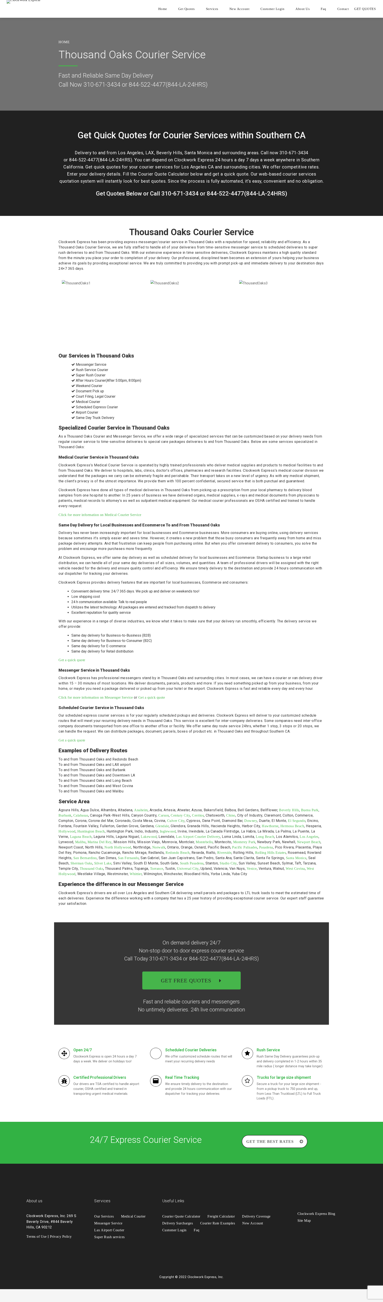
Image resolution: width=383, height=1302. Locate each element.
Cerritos (198, 815)
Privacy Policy (61, 1236)
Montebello (204, 842)
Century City (180, 815)
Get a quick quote (72, 660)
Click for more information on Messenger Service (96, 697)
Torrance (156, 868)
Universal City (188, 868)
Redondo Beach (178, 852)
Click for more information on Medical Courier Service (100, 515)
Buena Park (310, 810)
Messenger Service (108, 1223)
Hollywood (67, 831)
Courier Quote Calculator (181, 1216)
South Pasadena (192, 863)
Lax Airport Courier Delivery (198, 837)
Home (162, 9)
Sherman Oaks (81, 863)
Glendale (162, 826)
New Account (239, 9)
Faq (323, 9)
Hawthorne (270, 826)
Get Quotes (186, 9)
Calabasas (80, 815)
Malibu (80, 842)
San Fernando (128, 858)
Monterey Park (244, 842)
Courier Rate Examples (217, 1223)
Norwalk (159, 847)
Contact (343, 9)
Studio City (228, 863)
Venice (252, 868)
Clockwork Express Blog (316, 1214)
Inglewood (168, 831)
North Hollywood (117, 847)
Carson (163, 815)
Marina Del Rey (100, 842)
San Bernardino (85, 858)
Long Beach (265, 837)
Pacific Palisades (244, 847)
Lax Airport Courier (109, 1230)
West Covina (295, 868)
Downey (250, 821)
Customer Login (272, 9)
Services (212, 9)
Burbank (65, 815)
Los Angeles (309, 837)
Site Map (304, 1220)
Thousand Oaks (92, 868)
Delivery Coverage (256, 1216)
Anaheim (141, 810)
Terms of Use (36, 1236)
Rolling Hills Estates (270, 852)
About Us (302, 9)
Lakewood (149, 837)
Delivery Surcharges (177, 1223)
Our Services (104, 1216)
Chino (230, 815)
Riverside (224, 852)
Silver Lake (103, 863)
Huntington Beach (91, 831)
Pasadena (266, 847)
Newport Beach (309, 842)
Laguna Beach (81, 837)
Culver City (176, 821)
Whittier (136, 874)
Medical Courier (133, 1216)
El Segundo (296, 821)
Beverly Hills (289, 810)
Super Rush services (109, 1237)
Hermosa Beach (292, 826)
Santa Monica (296, 858)
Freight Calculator (221, 1216)
